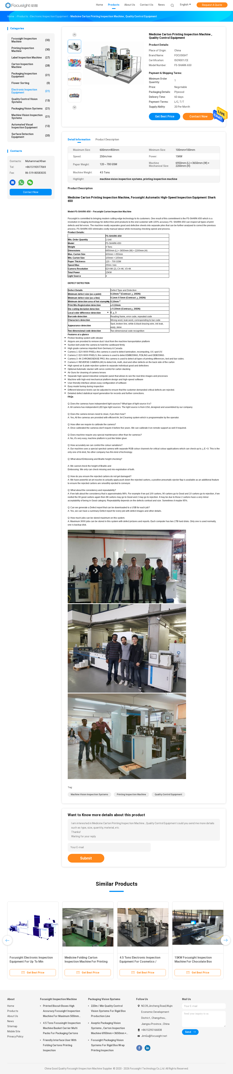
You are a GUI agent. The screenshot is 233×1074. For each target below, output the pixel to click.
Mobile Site (13, 1031)
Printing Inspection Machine (30, 49)
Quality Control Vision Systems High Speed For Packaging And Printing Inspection (141, 961)
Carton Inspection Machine (30, 65)
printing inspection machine (131, 794)
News (10, 1021)
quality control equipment (168, 794)
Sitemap (12, 1026)
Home (10, 1005)
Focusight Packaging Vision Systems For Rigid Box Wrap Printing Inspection (108, 1045)
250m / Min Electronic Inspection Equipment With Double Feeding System (87, 961)
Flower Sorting (30, 83)
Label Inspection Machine (30, 57)
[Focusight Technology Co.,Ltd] (21, 5)
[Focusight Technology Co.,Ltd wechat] (30, 182)
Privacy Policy (15, 1036)
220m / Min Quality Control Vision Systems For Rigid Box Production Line (108, 1011)
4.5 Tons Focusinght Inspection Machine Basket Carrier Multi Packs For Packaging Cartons (62, 1028)
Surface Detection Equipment (30, 135)
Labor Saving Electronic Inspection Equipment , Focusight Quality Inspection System (32, 961)
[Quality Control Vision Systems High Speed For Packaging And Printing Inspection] (142, 927)
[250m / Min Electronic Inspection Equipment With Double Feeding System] (87, 927)
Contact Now (30, 192)
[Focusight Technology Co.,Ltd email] (12, 182)
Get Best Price (164, 116)
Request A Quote (212, 4)
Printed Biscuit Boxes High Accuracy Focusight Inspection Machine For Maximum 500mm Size (61, 1011)
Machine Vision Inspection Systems (30, 116)
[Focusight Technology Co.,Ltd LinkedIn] (148, 1048)
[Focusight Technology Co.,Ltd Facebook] (139, 1048)
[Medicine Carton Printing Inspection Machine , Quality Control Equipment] (113, 63)
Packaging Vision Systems (30, 108)
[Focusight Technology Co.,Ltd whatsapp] (21, 182)
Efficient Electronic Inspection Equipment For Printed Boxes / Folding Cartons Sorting (195, 961)
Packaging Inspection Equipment (30, 75)
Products (12, 1011)
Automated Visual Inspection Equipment (30, 126)
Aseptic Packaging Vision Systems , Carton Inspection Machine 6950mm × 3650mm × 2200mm (108, 1029)
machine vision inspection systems (89, 794)
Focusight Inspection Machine (30, 40)
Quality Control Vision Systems (30, 100)
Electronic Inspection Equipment (30, 91)
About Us (12, 1016)
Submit (86, 858)
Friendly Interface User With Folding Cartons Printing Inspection (59, 1045)
